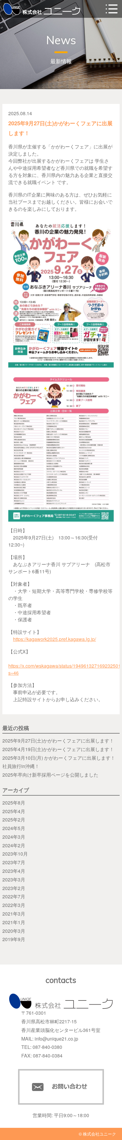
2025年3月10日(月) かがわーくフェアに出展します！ (58, 757)
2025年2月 (13, 819)
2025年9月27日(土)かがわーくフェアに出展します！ (58, 740)
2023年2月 (13, 888)
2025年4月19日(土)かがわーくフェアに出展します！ (58, 749)
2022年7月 (13, 896)
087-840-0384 (47, 1055)
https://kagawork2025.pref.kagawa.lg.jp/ (54, 639)
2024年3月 (13, 836)
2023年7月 (13, 862)
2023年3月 (13, 879)
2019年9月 (13, 939)
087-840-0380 (47, 1047)
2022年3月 (13, 905)
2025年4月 (13, 811)
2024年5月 (13, 828)
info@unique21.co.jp (56, 1038)
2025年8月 (13, 802)
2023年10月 (15, 853)
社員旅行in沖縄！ (20, 766)
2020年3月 (13, 930)
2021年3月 (13, 913)
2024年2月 (13, 845)
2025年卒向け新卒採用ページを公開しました (50, 774)
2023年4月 (13, 870)
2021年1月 (13, 922)
